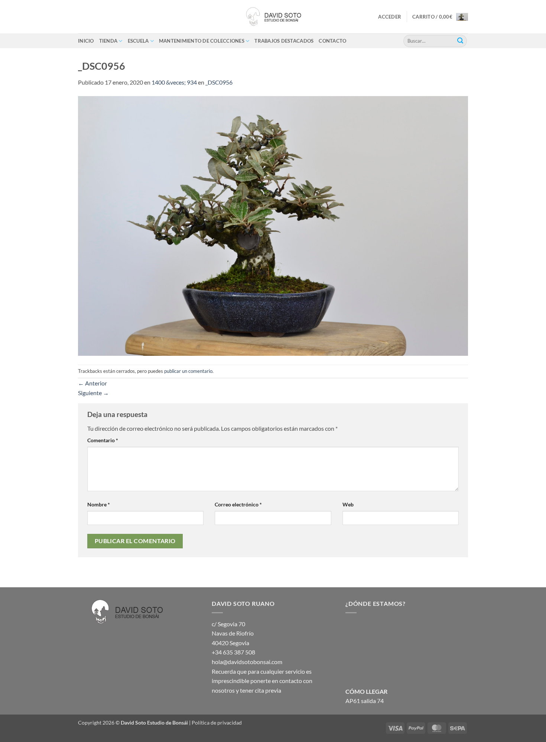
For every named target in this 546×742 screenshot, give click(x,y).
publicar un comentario (188, 371)
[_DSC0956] (273, 225)
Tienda (108, 41)
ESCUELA (138, 41)
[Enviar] (460, 41)
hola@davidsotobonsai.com (247, 661)
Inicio (86, 41)
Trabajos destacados (283, 41)
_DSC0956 (219, 82)
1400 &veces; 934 (174, 82)
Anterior (92, 383)
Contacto (332, 41)
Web (348, 504)
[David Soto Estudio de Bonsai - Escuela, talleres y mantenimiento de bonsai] (273, 17)
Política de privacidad (217, 722)
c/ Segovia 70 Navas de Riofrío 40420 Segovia (233, 633)
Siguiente (93, 392)
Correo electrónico (238, 504)
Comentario (102, 440)
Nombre (98, 504)
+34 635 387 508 (233, 652)
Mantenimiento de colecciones (201, 41)
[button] (389, 16)
